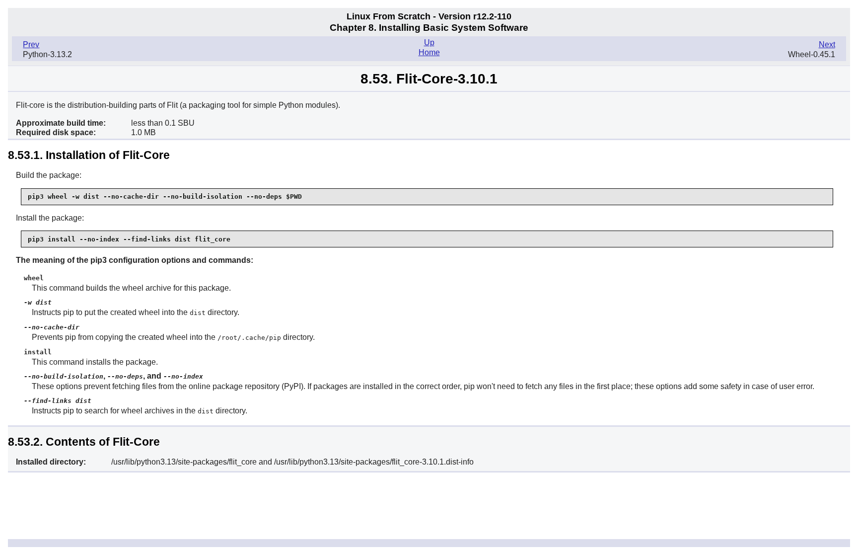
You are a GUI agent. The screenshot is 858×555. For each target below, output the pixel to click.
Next (827, 44)
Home (429, 52)
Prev (31, 44)
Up (429, 42)
